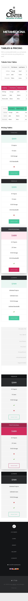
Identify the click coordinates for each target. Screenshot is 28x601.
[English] (10, 571)
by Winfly (13, 584)
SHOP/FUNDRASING (15, 564)
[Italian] (16, 571)
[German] (14, 571)
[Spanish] (18, 571)
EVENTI (14, 545)
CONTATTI (14, 558)
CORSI (14, 538)
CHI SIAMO (14, 532)
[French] (12, 571)
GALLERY (14, 551)
